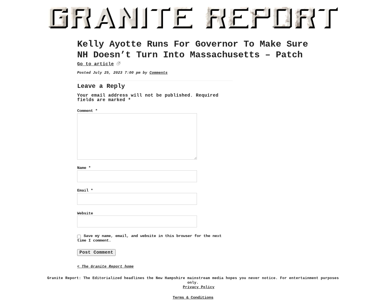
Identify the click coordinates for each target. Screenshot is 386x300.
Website (85, 213)
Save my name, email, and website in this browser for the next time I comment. (149, 238)
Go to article (95, 64)
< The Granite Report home (105, 266)
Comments (158, 73)
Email (85, 190)
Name (84, 168)
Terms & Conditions (193, 297)
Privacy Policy (198, 287)
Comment (87, 110)
